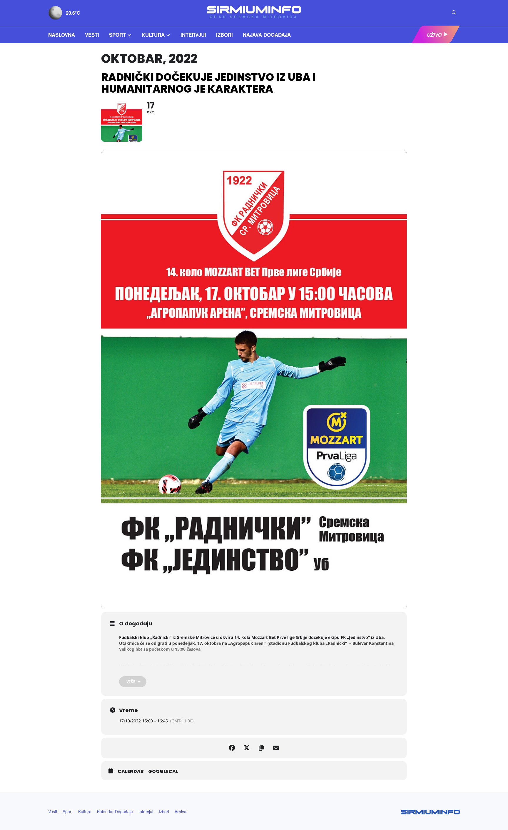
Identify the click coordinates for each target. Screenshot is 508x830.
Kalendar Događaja (115, 811)
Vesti (92, 34)
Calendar (131, 771)
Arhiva (180, 811)
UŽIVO (434, 34)
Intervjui (193, 34)
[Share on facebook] (232, 748)
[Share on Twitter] (246, 748)
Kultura (153, 34)
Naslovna (61, 34)
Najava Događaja (267, 34)
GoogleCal (163, 771)
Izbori (224, 34)
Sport (117, 34)
